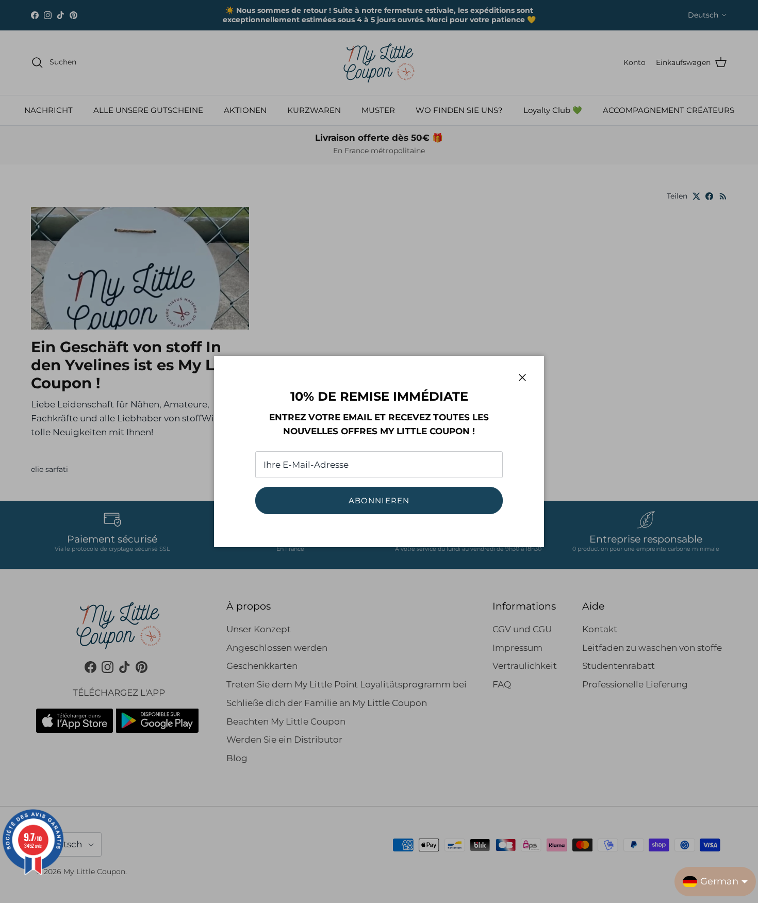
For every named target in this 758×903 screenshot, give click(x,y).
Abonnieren (379, 500)
